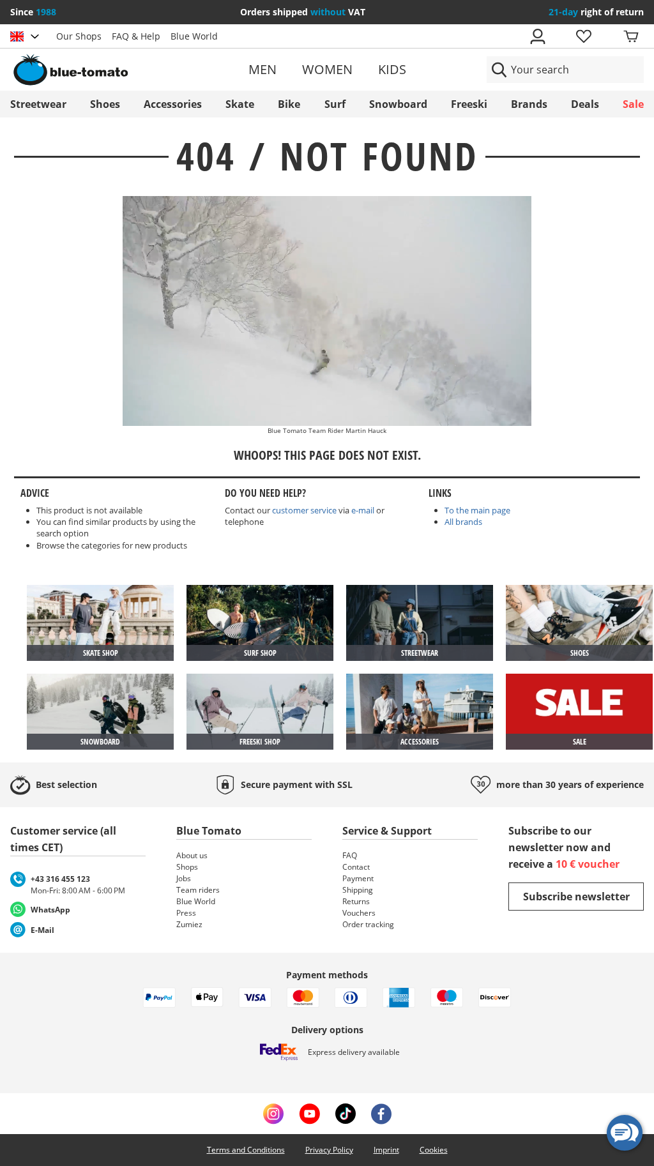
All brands (463, 521)
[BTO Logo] (112, 70)
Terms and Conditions (246, 1149)
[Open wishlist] (583, 36)
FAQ (349, 855)
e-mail (362, 510)
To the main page (477, 510)
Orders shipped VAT (302, 12)
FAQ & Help (136, 36)
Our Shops (79, 36)
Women (327, 69)
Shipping (357, 889)
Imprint (386, 1149)
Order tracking (368, 924)
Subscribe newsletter (576, 897)
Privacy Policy (329, 1149)
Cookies (434, 1149)
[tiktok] (345, 1113)
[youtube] (309, 1113)
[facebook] (381, 1113)
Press (186, 912)
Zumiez (189, 924)
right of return (596, 12)
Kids (392, 69)
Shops (187, 866)
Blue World (194, 36)
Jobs (183, 878)
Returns (356, 901)
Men (262, 69)
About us (192, 855)
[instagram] (273, 1113)
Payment (358, 878)
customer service (304, 510)
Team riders (198, 889)
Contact (356, 866)
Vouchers (359, 912)
